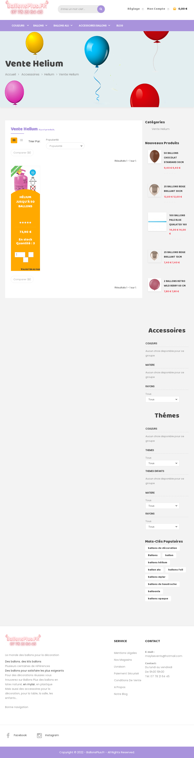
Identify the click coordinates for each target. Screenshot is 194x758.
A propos (119, 687)
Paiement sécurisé (126, 673)
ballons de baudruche (162, 584)
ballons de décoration (162, 548)
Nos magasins (123, 660)
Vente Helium (161, 129)
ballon (169, 555)
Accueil (10, 74)
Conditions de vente (127, 680)
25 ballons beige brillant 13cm (174, 254)
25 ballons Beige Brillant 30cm (174, 188)
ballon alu (154, 569)
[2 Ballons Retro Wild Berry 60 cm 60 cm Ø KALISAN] (154, 284)
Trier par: (34, 141)
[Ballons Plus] (27, 9)
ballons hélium (157, 562)
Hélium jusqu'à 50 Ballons (25, 202)
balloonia (154, 591)
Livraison (119, 667)
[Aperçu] (25, 180)
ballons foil (175, 569)
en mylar (29, 684)
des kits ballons (31, 661)
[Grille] (14, 140)
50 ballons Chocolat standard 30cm (174, 158)
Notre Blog (121, 694)
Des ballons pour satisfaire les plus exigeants (34, 671)
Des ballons (12, 661)
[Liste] (21, 140)
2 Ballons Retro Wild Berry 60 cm (175, 283)
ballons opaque (158, 598)
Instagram (52, 735)
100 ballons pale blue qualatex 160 (178, 220)
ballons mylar (157, 577)
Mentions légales (125, 653)
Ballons (153, 555)
